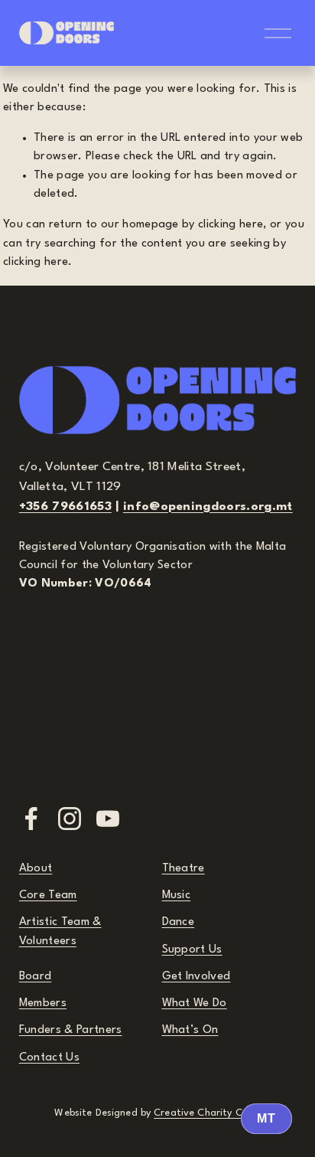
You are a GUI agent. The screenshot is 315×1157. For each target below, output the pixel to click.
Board (35, 976)
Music (176, 895)
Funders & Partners (70, 1030)
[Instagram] (69, 818)
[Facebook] (31, 818)
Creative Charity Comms (212, 1113)
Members (43, 1003)
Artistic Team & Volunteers (60, 931)
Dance (178, 922)
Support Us (192, 950)
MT (266, 1118)
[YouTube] (108, 818)
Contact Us (49, 1058)
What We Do (194, 1003)
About (36, 868)
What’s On (190, 1030)
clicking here (230, 224)
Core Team (48, 895)
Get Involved (196, 976)
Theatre (183, 868)
